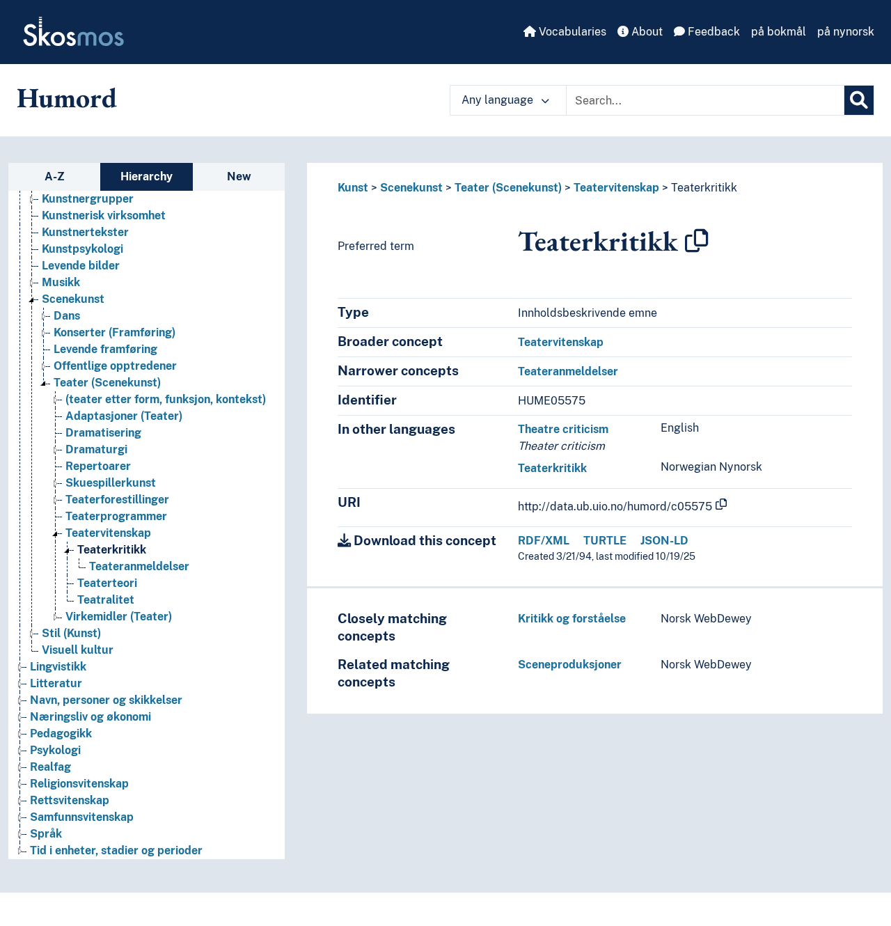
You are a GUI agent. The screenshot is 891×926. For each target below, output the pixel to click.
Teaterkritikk (111, 549)
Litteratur (56, 683)
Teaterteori (107, 583)
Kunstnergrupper (88, 198)
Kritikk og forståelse (572, 618)
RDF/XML (543, 540)
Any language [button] (499, 100)
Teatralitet (105, 599)
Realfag (50, 767)
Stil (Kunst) (71, 633)
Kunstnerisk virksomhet (104, 215)
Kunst (353, 187)
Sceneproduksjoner (570, 664)
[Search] (859, 100)
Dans (67, 315)
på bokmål (778, 31)
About (646, 31)
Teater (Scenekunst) (107, 382)
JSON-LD (664, 540)
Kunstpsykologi (82, 249)
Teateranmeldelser (139, 566)
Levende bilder (81, 265)
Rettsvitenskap (69, 800)
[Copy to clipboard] (696, 241)
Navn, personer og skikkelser (106, 700)
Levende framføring (105, 349)
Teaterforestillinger (117, 499)
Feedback (712, 31)
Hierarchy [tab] (146, 176)
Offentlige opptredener (115, 365)
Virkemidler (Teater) (118, 616)
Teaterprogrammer (116, 516)
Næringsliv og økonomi (90, 716)
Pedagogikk (61, 733)
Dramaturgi (96, 449)
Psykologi (55, 750)
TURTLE (604, 540)
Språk (46, 833)
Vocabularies (571, 31)
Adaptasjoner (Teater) (123, 416)
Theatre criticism (563, 429)
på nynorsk (845, 31)
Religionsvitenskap (79, 783)
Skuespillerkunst (110, 482)
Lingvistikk (58, 666)
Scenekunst (73, 299)
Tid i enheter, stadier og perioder (116, 850)
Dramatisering (103, 432)
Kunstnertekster (85, 232)
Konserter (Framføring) (114, 332)
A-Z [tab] (55, 176)
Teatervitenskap (108, 533)
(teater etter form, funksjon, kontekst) (165, 399)
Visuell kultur (77, 650)
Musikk (61, 282)
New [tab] (239, 176)
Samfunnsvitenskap (82, 817)
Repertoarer (98, 466)
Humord (67, 97)
